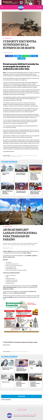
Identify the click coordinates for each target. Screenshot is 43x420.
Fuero (14, 351)
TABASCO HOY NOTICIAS (13, 156)
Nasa (36, 155)
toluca (20, 156)
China (11, 351)
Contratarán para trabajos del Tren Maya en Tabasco (25, 342)
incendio (17, 351)
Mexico (32, 155)
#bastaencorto (13, 155)
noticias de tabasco (24, 351)
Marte (29, 155)
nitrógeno (5, 156)
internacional (24, 155)
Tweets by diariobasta (6, 399)
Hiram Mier (19, 155)
